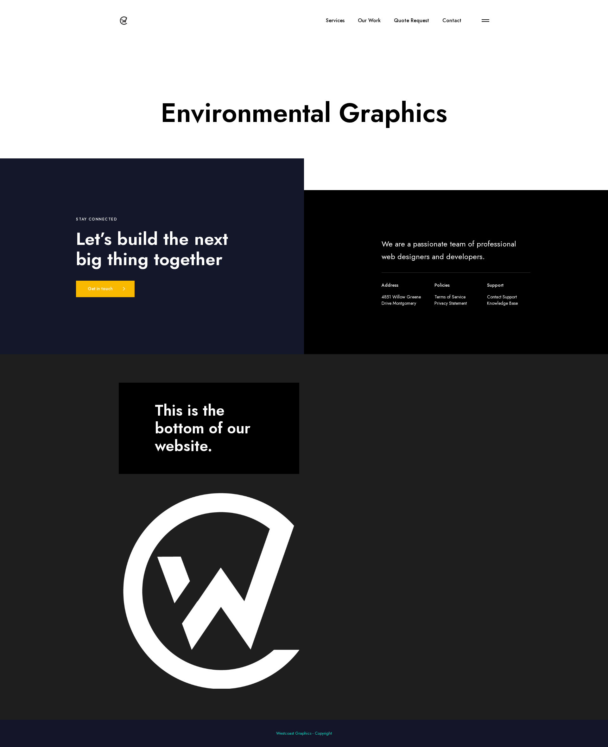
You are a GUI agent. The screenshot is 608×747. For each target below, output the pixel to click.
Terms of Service (450, 297)
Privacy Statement (450, 303)
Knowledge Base (502, 303)
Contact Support (502, 297)
